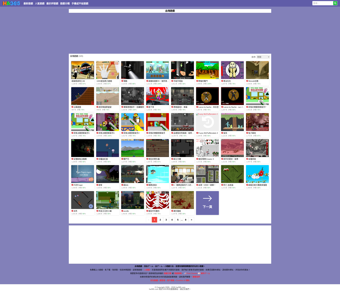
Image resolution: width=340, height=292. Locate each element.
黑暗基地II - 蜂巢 (180, 107)
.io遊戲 (147, 270)
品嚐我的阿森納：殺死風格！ (185, 133)
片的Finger (78, 185)
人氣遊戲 (39, 3)
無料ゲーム (205, 273)
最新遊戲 (28, 3)
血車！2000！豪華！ (207, 185)
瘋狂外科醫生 (154, 211)
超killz (126, 185)
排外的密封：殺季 (230, 159)
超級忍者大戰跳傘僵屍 (257, 185)
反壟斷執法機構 (80, 159)
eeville (126, 211)
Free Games (191, 273)
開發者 (162, 280)
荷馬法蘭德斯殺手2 (131, 133)
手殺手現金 (178, 81)
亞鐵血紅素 (103, 159)
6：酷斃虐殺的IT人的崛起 (184, 185)
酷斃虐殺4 (152, 185)
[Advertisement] (170, 33)
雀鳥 (225, 133)
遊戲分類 (65, 3)
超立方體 (177, 159)
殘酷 (125, 81)
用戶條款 (170, 280)
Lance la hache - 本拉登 (208, 107)
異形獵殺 (177, 211)
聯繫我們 (196, 277)
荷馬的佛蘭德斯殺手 (156, 133)
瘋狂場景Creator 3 (206, 159)
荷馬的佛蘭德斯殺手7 (257, 107)
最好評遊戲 (52, 3)
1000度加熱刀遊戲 (104, 81)
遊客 (100, 185)
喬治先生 (227, 81)
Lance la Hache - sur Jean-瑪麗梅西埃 (239, 107)
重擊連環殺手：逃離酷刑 (134, 107)
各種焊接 (252, 159)
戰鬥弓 (126, 159)
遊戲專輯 (178, 273)
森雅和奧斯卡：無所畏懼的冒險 (161, 81)
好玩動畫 (154, 280)
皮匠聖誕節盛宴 (105, 107)
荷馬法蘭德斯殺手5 (82, 133)
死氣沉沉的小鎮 (105, 211)
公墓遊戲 (77, 107)
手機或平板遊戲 (80, 3)
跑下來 (151, 107)
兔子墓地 (252, 133)
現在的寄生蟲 (154, 159)
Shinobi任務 (253, 81)
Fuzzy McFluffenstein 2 (208, 133)
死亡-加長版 (228, 185)
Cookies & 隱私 (183, 280)
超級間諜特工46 (78, 81)
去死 (75, 211)
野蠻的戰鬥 (203, 81)
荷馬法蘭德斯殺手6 (106, 133)
